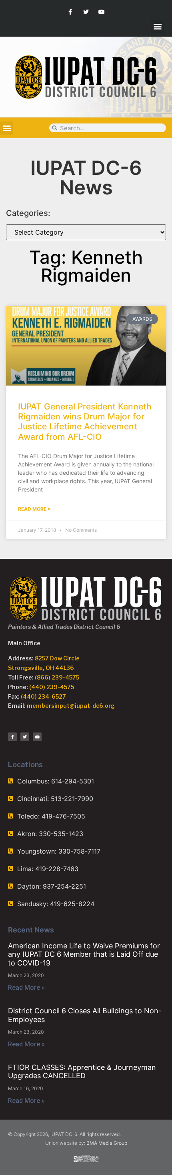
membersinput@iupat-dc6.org (71, 705)
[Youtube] (102, 12)
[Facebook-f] (70, 12)
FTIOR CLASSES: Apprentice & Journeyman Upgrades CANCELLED (82, 1071)
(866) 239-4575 (57, 677)
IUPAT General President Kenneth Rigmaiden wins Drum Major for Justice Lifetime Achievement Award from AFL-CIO (85, 421)
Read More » (34, 509)
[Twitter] (86, 12)
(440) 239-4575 (51, 686)
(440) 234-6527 (43, 696)
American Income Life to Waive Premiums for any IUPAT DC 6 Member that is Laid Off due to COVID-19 (84, 954)
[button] (157, 26)
